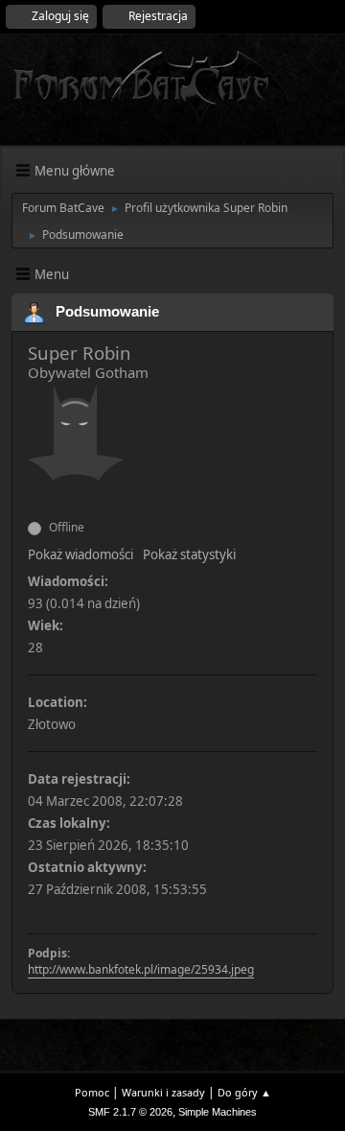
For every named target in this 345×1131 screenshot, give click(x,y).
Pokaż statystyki (189, 554)
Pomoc (92, 1092)
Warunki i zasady (163, 1092)
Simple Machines (217, 1112)
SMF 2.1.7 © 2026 (130, 1112)
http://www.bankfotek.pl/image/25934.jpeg (141, 969)
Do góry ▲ (244, 1092)
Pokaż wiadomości (80, 554)
